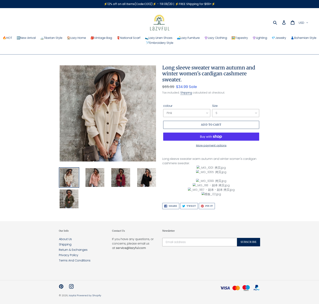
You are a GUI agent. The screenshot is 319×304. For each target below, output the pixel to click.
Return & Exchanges (73, 250)
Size (215, 106)
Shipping (186, 92)
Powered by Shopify (89, 295)
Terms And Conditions (74, 260)
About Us (65, 239)
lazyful (72, 295)
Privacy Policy (68, 255)
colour (167, 106)
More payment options (211, 145)
